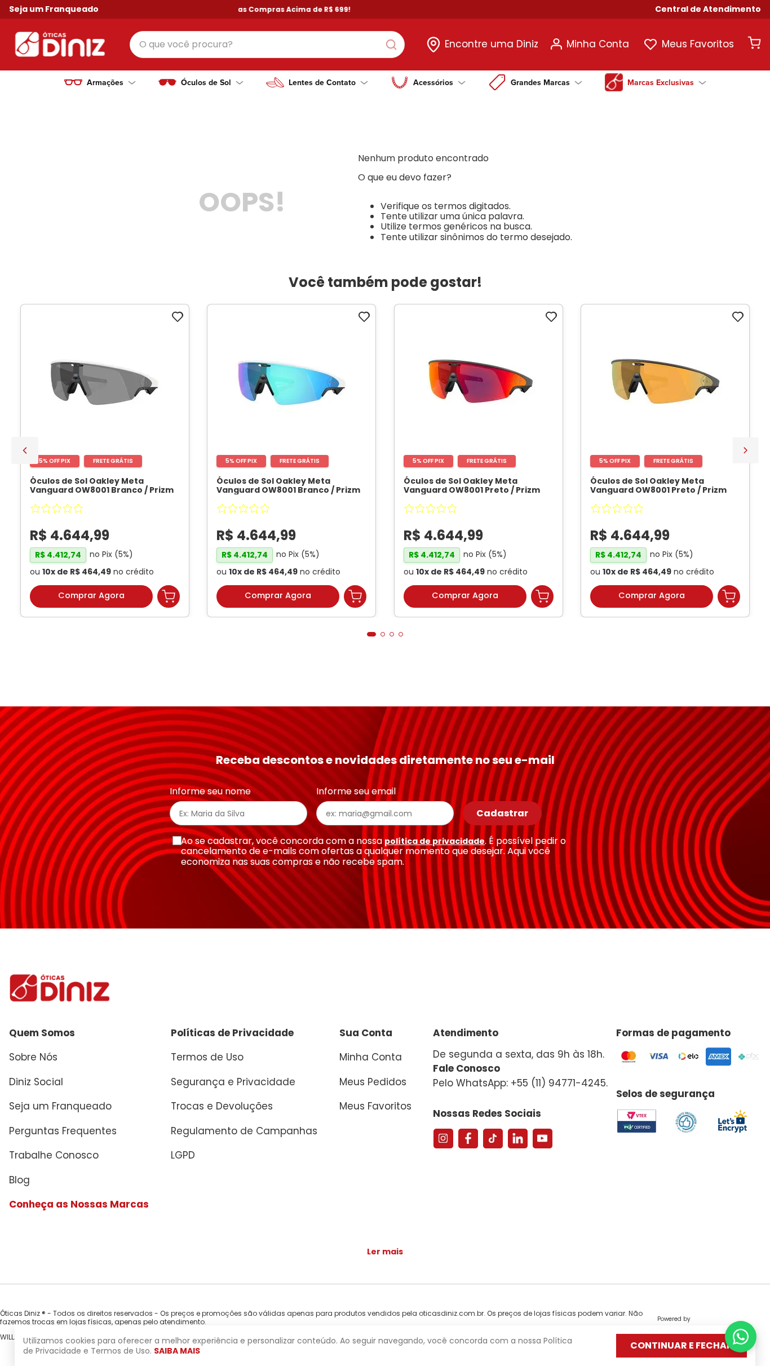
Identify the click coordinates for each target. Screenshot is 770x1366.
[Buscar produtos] (393, 45)
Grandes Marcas (540, 82)
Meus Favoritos (698, 44)
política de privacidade (434, 841)
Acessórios (433, 82)
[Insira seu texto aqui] (732, 1131)
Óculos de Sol (206, 82)
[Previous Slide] (24, 450)
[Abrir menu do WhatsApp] (740, 1336)
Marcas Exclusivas (660, 82)
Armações (105, 82)
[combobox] (267, 44)
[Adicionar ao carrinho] (168, 596)
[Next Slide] (745, 450)
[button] (708, 9)
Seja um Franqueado (54, 9)
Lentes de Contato (322, 82)
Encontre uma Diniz (491, 44)
